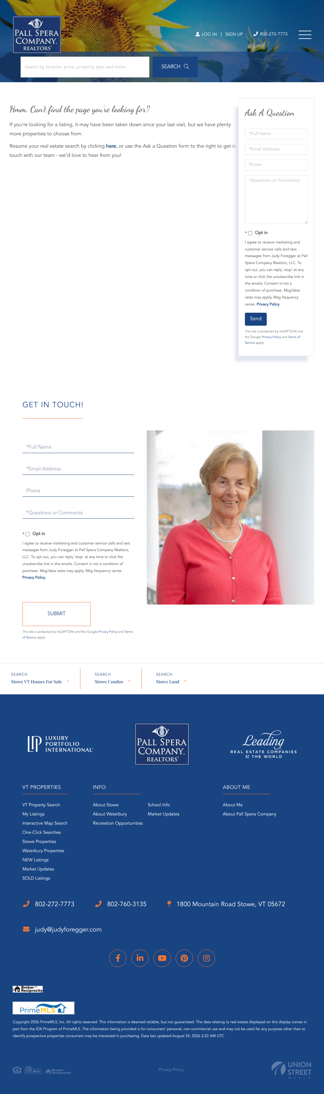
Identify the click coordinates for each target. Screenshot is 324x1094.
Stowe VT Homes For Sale (36, 682)
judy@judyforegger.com (67, 930)
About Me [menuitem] (233, 805)
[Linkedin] (140, 958)
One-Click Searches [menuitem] (41, 833)
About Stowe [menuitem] (106, 805)
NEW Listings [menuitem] (35, 860)
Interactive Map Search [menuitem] (45, 823)
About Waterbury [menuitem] (110, 814)
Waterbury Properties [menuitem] (43, 851)
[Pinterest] (184, 958)
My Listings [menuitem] (33, 814)
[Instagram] (206, 958)
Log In (209, 35)
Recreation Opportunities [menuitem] (118, 823)
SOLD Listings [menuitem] (36, 878)
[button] (175, 67)
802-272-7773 (273, 34)
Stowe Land (167, 682)
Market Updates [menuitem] (38, 869)
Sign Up (234, 35)
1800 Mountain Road (230, 904)
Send (256, 319)
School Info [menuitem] (159, 805)
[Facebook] (118, 958)
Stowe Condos (109, 682)
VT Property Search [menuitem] (41, 805)
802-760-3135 (125, 904)
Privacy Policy (268, 304)
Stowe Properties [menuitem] (39, 842)
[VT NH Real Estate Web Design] (291, 1070)
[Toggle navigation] (305, 35)
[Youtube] (162, 958)
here (111, 146)
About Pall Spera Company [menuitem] (249, 814)
